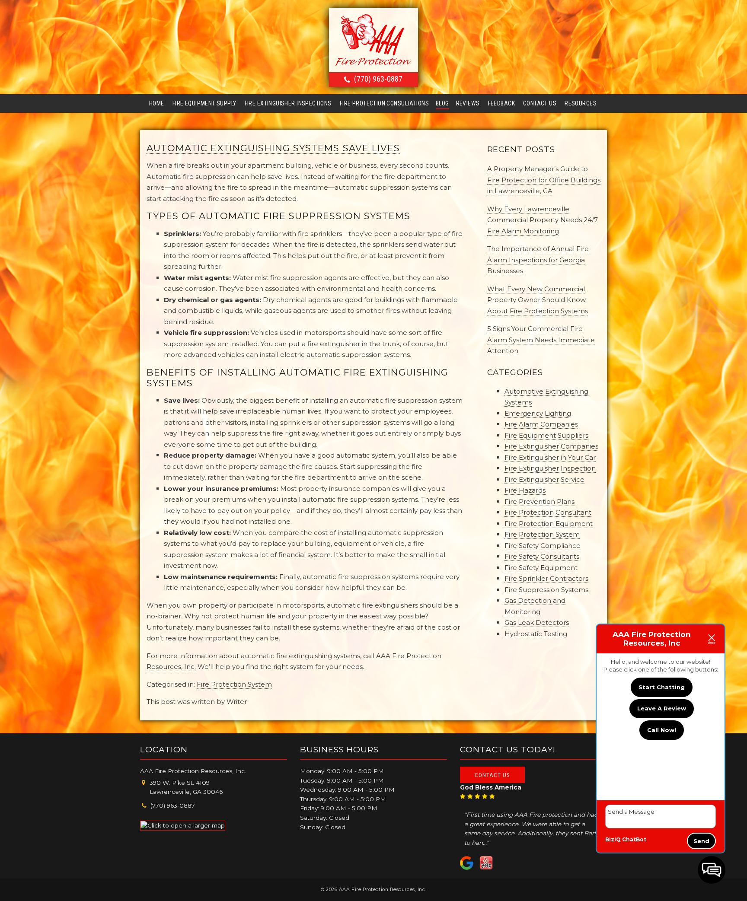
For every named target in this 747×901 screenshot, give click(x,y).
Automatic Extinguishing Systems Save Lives (273, 148)
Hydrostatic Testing (535, 634)
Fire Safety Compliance (542, 545)
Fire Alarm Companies (541, 424)
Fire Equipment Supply (204, 103)
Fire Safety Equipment (541, 568)
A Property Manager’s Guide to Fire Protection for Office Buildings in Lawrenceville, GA (543, 180)
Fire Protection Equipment (548, 523)
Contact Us (539, 103)
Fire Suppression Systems (546, 590)
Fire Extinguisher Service (544, 479)
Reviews (468, 103)
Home (156, 103)
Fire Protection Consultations (384, 103)
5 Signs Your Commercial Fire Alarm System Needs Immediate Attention (541, 340)
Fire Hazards (525, 490)
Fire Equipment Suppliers (546, 435)
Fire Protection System (234, 684)
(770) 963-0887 (378, 78)
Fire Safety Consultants (541, 556)
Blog (442, 103)
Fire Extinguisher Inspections (288, 103)
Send (701, 840)
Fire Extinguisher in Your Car (550, 457)
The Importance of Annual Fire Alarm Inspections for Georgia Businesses (538, 260)
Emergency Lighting (537, 413)
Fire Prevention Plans (539, 501)
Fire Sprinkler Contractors (546, 578)
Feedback (501, 103)
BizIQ (613, 839)
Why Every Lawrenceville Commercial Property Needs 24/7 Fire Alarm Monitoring (542, 220)
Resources (581, 103)
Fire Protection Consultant (547, 512)
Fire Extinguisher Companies (551, 446)
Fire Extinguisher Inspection (550, 468)
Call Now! (661, 729)
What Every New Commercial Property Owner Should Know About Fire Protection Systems (537, 300)
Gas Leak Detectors (536, 622)
